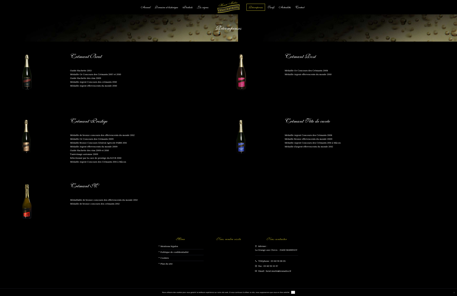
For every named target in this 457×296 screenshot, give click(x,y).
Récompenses (255, 7)
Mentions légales (169, 246)
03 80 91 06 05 (278, 261)
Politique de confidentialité (174, 252)
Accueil (145, 7)
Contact (299, 7)
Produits (187, 7)
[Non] (454, 292)
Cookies (164, 258)
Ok (293, 292)
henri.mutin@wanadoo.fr (278, 271)
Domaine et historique (166, 7)
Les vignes (203, 7)
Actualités (285, 7)
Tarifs (270, 7)
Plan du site (166, 263)
